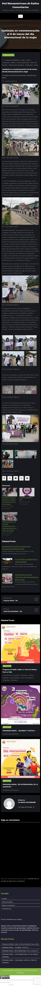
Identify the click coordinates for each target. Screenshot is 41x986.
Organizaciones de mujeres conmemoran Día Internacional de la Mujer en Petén (9, 526)
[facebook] (4, 478)
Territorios (14, 680)
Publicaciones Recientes (16, 65)
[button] (7, 342)
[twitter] (9, 478)
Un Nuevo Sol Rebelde (12, 60)
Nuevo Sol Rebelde (27, 678)
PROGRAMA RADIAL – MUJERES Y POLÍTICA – (19, 731)
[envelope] (15, 478)
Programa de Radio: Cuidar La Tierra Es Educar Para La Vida (20, 944)
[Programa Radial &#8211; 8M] (26, 492)
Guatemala (5, 62)
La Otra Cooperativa (23, 62)
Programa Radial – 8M (10, 600)
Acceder (4, 898)
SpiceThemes (20, 973)
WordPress (18, 970)
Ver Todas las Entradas (25, 807)
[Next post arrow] (36, 610)
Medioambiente (15, 678)
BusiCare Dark (31, 970)
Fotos (23, 60)
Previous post (7, 598)
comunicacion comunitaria (11, 675)
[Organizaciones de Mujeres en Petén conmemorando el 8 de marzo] (9, 492)
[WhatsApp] (21, 478)
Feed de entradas (7, 902)
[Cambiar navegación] (20, 16)
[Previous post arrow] (36, 599)
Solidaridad (29, 65)
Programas (6, 680)
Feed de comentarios (8, 905)
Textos (36, 65)
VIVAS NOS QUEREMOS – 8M (12, 611)
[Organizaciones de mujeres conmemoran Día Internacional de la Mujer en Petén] (9, 516)
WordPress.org (6, 909)
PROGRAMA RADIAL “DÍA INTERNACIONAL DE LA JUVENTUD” (20, 951)
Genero (28, 60)
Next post (6, 609)
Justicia (12, 62)
